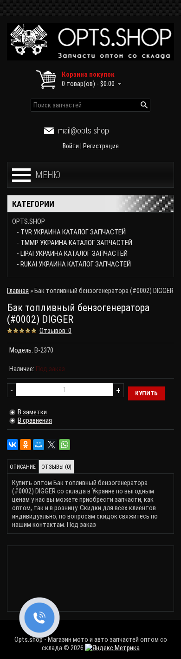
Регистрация (101, 146)
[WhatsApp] (64, 444)
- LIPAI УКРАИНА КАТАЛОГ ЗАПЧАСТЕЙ (72, 253)
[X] (51, 444)
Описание (23, 467)
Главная (18, 290)
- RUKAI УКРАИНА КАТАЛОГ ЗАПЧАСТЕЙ (74, 264)
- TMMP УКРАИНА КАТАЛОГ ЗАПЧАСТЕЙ (74, 243)
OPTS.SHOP (28, 221)
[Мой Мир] (38, 444)
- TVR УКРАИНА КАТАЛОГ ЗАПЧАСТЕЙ (71, 232)
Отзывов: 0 (55, 330)
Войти (71, 146)
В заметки (32, 412)
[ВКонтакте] (12, 444)
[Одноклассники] (25, 444)
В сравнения (35, 420)
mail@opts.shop (83, 130)
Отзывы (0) (56, 467)
